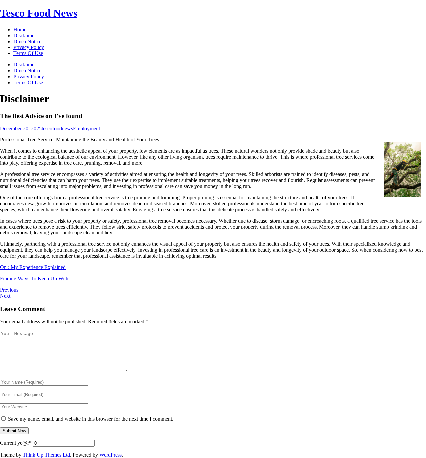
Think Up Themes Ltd (46, 455)
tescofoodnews (57, 128)
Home (19, 29)
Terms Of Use (28, 82)
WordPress (110, 455)
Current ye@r (16, 443)
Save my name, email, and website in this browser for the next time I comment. (90, 419)
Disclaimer (24, 64)
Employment (86, 128)
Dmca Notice (27, 70)
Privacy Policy (28, 76)
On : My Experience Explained (33, 267)
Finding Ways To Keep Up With (34, 278)
